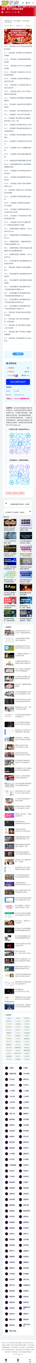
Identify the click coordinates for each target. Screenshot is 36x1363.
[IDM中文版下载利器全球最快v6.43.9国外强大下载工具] (9, 900)
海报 (15, 493)
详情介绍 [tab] (9, 21)
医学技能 (9, 1029)
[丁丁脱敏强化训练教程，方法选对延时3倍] (9, 656)
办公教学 (26, 1027)
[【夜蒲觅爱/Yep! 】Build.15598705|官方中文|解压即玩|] (9, 884)
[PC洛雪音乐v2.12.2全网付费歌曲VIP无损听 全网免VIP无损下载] (9, 870)
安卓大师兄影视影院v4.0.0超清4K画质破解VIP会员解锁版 (23, 938)
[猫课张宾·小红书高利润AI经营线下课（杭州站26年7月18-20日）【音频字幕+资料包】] (10, 548)
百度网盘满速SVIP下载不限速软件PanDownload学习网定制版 (22, 648)
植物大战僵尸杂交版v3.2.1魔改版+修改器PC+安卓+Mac (23, 968)
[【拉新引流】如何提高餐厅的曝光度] (26, 561)
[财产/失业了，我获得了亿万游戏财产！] (9, 922)
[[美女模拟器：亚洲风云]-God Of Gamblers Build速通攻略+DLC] (9, 739)
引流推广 (26, 1035)
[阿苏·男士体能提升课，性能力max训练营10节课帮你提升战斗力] (9, 960)
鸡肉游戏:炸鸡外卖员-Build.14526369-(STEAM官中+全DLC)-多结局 (23, 754)
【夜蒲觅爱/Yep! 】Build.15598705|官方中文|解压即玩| (23, 884)
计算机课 (26, 1056)
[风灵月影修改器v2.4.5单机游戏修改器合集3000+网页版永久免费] (9, 702)
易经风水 (9, 1044)
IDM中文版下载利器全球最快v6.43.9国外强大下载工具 (23, 900)
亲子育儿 (9, 1021)
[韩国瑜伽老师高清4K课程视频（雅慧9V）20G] (9, 847)
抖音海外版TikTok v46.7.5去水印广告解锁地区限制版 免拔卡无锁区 (23, 632)
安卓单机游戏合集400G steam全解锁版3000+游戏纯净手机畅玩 (23, 877)
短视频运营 (7, 12)
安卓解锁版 (27, 1032)
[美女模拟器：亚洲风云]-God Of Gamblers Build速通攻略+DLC (22, 739)
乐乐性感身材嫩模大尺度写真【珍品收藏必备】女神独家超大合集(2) (23, 693)
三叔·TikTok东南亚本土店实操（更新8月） (26, 543)
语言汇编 (9, 1059)
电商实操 (26, 1044)
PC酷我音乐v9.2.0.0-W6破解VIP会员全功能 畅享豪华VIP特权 (23, 999)
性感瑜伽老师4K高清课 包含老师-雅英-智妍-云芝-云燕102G (23, 838)
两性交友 (26, 1018)
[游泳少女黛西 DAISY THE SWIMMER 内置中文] (9, 892)
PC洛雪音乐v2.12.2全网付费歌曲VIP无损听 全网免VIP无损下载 (23, 869)
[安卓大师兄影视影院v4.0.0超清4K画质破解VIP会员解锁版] (9, 938)
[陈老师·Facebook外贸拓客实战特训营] (10, 522)
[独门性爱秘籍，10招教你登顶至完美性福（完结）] (9, 907)
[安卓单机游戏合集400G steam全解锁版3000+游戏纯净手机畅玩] (9, 877)
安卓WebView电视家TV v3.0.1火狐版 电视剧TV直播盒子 (22, 854)
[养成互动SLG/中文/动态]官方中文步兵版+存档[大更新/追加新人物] (23, 793)
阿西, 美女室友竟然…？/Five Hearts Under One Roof (22, 953)
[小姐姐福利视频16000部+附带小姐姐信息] (9, 640)
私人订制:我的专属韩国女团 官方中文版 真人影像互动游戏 (23, 724)
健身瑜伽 (9, 1027)
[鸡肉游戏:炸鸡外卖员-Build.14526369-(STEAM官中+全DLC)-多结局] (9, 754)
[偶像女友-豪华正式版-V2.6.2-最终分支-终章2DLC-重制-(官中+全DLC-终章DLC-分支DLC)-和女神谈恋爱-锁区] (9, 747)
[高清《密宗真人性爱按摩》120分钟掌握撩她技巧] (9, 670)
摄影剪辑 (26, 1038)
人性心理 (9, 1024)
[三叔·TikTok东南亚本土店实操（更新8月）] (26, 535)
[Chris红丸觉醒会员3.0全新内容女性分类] (9, 947)
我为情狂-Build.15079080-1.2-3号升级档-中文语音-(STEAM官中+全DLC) (23, 808)
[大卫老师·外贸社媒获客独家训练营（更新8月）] (10, 562)
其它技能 (18, 1027)
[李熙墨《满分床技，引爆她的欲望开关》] (9, 815)
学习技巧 (18, 1032)
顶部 (30, 1361)
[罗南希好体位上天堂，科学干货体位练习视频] (9, 709)
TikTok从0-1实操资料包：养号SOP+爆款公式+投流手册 (26, 556)
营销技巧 (18, 1056)
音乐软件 (26, 1059)
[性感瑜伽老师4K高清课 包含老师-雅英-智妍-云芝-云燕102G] (9, 839)
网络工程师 (27, 1050)
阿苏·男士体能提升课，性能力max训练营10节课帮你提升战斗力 (23, 960)
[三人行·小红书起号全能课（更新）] (10, 535)
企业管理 (26, 1024)
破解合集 (26, 1047)
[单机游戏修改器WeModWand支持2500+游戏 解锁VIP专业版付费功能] (9, 823)
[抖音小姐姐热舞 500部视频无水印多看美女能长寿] (9, 785)
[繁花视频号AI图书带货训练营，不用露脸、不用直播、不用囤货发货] (26, 613)
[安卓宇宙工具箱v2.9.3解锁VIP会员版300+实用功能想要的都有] (9, 915)
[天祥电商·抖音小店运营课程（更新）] (26, 522)
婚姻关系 (9, 1032)
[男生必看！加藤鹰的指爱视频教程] (9, 686)
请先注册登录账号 (18, 382)
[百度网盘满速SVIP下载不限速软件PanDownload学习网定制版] (9, 648)
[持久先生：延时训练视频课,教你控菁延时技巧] (9, 777)
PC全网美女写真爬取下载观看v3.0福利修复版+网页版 (23, 678)
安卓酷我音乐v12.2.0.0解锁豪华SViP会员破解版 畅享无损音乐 (23, 770)
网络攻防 (9, 1053)
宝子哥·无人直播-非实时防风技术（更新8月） (10, 594)
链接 (22, 493)
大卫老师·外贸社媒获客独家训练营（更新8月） (10, 569)
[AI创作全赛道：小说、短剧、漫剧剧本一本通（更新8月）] (26, 600)
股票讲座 (9, 1056)
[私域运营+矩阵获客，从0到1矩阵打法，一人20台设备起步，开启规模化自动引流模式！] (10, 613)
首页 (13, 25)
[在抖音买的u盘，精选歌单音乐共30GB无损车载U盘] (9, 1008)
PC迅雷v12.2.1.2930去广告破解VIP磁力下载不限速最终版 (23, 732)
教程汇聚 (9, 1041)
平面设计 (9, 1035)
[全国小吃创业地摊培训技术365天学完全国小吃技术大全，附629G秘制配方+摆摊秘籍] (9, 975)
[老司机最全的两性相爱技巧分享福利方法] (9, 716)
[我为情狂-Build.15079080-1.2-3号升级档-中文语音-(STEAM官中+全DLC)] (9, 808)
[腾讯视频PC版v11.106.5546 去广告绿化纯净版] (9, 991)
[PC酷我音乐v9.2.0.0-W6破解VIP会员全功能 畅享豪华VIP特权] (9, 999)
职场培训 (26, 1053)
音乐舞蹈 (18, 1059)
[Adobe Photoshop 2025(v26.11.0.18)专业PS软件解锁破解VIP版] (9, 831)
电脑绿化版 (9, 1047)
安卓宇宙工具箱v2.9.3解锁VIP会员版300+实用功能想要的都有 (23, 915)
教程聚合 (18, 1041)
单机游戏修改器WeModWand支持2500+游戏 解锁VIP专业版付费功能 (23, 823)
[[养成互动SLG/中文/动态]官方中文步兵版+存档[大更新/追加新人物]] (9, 793)
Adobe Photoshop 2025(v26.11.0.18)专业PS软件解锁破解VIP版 (22, 831)
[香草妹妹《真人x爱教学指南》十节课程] (9, 862)
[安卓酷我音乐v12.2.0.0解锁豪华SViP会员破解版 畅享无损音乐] (9, 772)
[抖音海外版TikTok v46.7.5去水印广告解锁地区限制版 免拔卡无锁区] (9, 633)
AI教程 (9, 1018)
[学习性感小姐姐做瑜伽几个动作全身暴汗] (9, 800)
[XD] (2, 12)
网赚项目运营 (19, 25)
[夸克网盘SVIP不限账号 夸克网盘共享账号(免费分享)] (9, 664)
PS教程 (18, 1018)
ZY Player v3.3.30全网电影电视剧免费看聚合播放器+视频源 (23, 930)
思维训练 (9, 1038)
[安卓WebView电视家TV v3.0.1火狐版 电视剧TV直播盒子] (9, 854)
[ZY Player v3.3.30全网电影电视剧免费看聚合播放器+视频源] (9, 931)
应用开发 (18, 1035)
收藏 (9, 493)
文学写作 (26, 1041)
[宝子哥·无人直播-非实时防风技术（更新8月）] (10, 587)
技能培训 (18, 1038)
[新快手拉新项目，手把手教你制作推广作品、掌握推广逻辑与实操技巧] (10, 574)
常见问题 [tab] (26, 21)
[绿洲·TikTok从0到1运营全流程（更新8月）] (26, 574)
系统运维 (9, 1050)
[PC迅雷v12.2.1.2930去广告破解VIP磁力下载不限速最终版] (9, 732)
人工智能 (26, 1021)
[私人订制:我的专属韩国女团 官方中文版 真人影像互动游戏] (9, 724)
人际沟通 (18, 1024)
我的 (18, 1361)
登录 (28, 3)
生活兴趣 (18, 1044)
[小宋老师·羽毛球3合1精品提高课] (10, 602)
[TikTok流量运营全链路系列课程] (26, 587)
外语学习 (26, 1029)
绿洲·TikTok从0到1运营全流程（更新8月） (26, 581)
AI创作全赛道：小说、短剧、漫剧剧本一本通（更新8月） (26, 607)
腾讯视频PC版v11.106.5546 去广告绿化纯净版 (22, 991)
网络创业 (18, 1050)
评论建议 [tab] (18, 21)
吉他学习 (18, 1029)
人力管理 (18, 1021)
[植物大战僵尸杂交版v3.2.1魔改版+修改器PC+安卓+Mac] (9, 969)
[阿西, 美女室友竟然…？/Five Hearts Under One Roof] (9, 953)
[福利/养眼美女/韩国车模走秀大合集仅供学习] (9, 983)
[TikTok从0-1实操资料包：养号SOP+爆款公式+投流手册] (26, 548)
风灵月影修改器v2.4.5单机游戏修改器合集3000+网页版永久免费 (23, 701)
